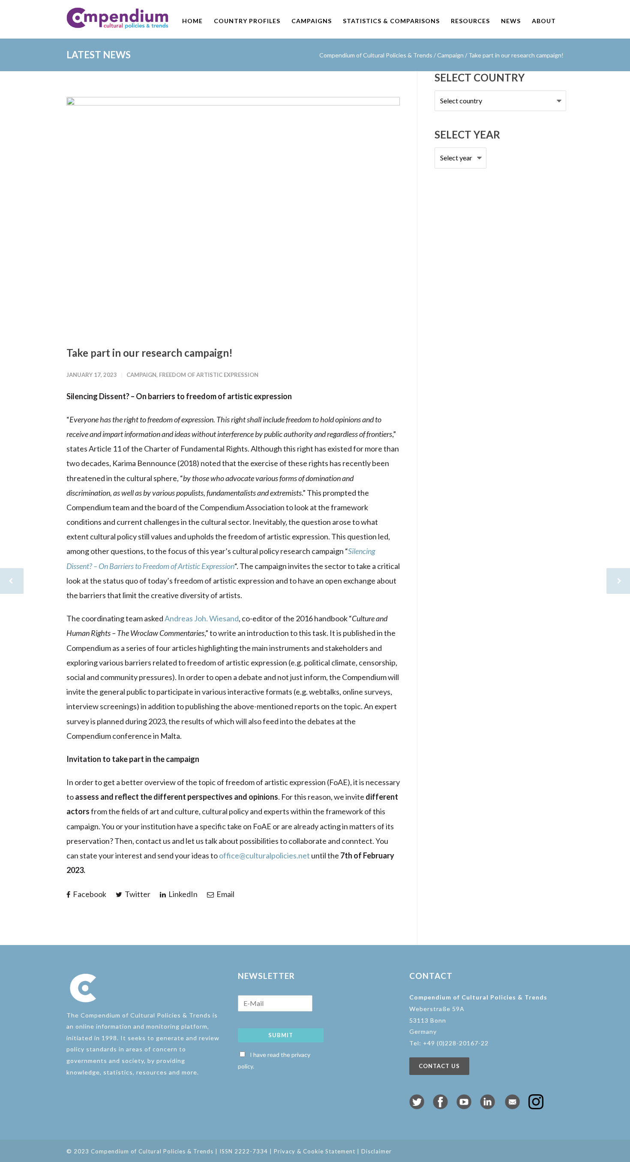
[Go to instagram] (535, 1106)
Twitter (136, 894)
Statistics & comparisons (391, 20)
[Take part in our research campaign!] (233, 214)
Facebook (89, 894)
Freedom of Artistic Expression (208, 374)
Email (224, 894)
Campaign (450, 55)
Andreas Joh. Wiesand (202, 618)
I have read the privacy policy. (274, 1060)
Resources (470, 20)
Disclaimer (376, 1151)
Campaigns (311, 20)
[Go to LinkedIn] (487, 1106)
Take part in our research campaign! (149, 352)
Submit (280, 1035)
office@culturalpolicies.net (264, 855)
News (511, 20)
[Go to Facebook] (440, 1106)
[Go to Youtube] (463, 1106)
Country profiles (247, 20)
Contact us (439, 1066)
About (544, 20)
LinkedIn (182, 894)
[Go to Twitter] (416, 1106)
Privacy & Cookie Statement (314, 1151)
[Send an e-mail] (512, 1106)
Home (192, 20)
